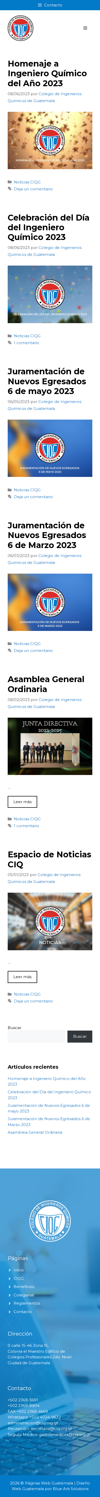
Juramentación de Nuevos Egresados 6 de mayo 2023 (47, 381)
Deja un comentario (33, 189)
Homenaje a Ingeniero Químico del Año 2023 (47, 73)
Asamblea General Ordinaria (46, 684)
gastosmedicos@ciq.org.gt (65, 1434)
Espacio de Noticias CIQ (49, 859)
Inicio (19, 1269)
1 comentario (26, 342)
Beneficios (24, 1286)
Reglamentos (27, 1303)
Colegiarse (24, 1295)
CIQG (19, 1278)
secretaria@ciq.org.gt (51, 1428)
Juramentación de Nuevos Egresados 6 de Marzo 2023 (47, 535)
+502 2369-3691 (23, 1399)
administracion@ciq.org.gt (33, 1422)
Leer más (22, 801)
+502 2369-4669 (32, 1411)
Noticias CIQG (27, 182)
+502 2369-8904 (23, 1405)
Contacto (23, 1311)
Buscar (14, 1027)
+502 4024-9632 (45, 1417)
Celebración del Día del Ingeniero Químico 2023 (48, 227)
